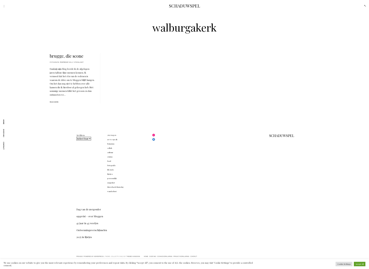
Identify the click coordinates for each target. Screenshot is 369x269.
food (109, 161)
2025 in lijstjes (84, 237)
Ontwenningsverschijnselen (91, 230)
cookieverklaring (164, 256)
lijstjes (110, 174)
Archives (80, 135)
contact (3, 146)
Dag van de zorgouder (88, 209)
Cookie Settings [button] (344, 264)
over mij (3, 133)
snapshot (111, 182)
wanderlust (112, 191)
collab (109, 148)
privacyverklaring (181, 256)
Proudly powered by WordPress (90, 256)
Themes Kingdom (133, 256)
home (3, 122)
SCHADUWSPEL (184, 6)
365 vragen (111, 135)
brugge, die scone (66, 56)
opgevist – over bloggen (89, 216)
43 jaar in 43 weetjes (87, 223)
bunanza (110, 144)
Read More (54, 102)
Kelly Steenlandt (76, 62)
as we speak (112, 139)
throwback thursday (115, 187)
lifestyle (110, 170)
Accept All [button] (360, 264)
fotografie (54, 62)
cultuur (110, 152)
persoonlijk (112, 178)
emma (109, 157)
